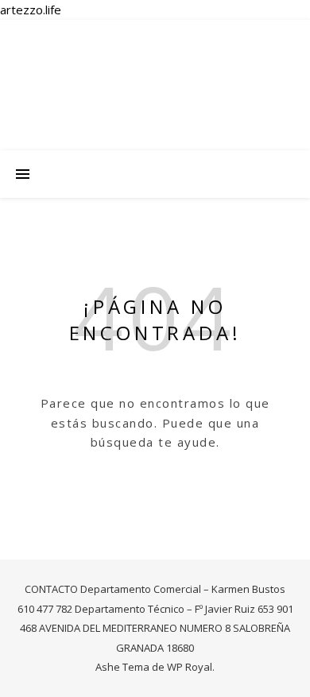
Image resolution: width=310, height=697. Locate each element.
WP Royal (189, 667)
